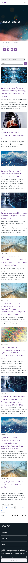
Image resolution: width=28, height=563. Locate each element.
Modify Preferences (14, 557)
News (4, 47)
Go (25, 63)
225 (20, 507)
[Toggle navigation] (25, 2)
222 (12, 507)
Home (2, 42)
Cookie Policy (22, 553)
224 (17, 507)
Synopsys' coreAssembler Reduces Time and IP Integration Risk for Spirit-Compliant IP (14, 216)
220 (7, 507)
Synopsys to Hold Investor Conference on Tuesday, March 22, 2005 (14, 135)
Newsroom (15, 42)
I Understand (14, 560)
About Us (8, 42)
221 (9, 507)
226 (23, 507)
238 (2, 510)
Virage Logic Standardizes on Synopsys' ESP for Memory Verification (12, 484)
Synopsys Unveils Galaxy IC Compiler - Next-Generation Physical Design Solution (11, 174)
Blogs (8, 47)
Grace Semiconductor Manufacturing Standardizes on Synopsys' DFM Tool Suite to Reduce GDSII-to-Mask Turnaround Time (14, 352)
